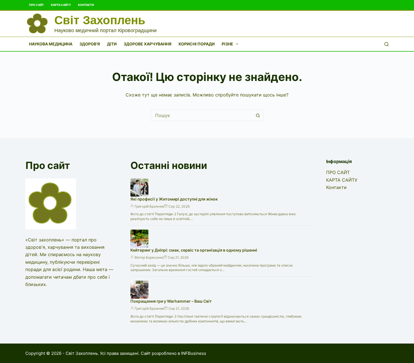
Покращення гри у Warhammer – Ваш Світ (171, 301)
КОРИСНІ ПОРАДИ (197, 43)
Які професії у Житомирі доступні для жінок (174, 199)
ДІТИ (112, 43)
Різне (227, 43)
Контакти (86, 4)
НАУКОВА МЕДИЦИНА (50, 43)
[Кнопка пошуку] (257, 115)
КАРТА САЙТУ (61, 4)
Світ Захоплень (99, 20)
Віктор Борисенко (149, 257)
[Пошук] (386, 44)
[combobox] (201, 115)
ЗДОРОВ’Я (89, 43)
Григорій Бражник (149, 206)
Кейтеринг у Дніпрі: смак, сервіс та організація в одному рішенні (193, 250)
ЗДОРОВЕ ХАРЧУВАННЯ (148, 43)
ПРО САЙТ (36, 4)
